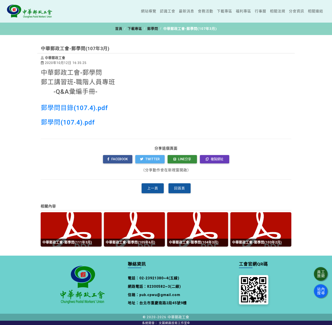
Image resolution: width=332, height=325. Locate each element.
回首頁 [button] (179, 188)
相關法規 (277, 11)
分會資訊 (296, 11)
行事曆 (260, 11)
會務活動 (205, 11)
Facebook (119, 159)
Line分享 (184, 159)
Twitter (152, 159)
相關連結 (315, 11)
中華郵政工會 (178, 317)
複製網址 (216, 159)
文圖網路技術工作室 (174, 323)
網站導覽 (148, 11)
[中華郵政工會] (29, 11)
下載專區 (224, 11)
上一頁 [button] (152, 188)
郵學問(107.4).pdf (68, 122)
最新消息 (186, 11)
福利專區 (243, 11)
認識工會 (167, 11)
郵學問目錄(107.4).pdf (74, 108)
